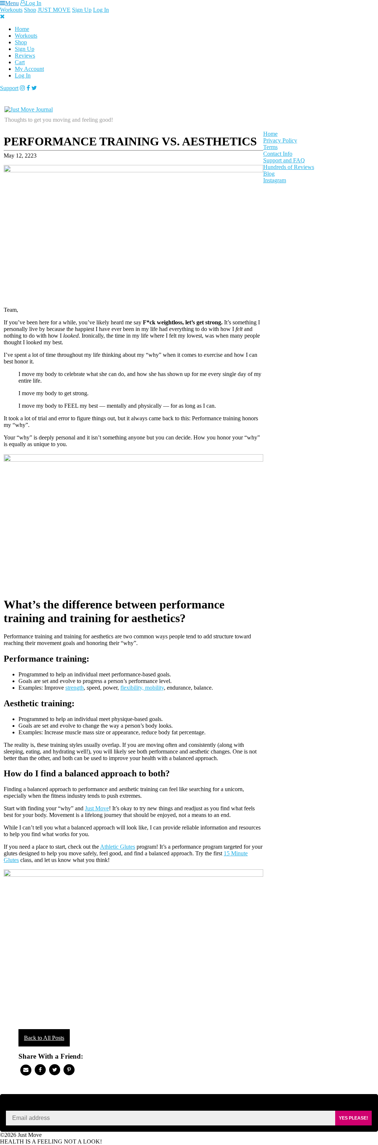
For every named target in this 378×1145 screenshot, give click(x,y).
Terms (270, 147)
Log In (33, 3)
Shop (30, 10)
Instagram (274, 180)
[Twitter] (34, 88)
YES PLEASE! (353, 1118)
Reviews (25, 55)
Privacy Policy (280, 140)
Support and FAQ (284, 160)
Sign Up (82, 10)
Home (22, 29)
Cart (20, 62)
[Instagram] (22, 88)
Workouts (11, 10)
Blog (269, 173)
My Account (29, 69)
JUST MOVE (54, 10)
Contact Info (277, 154)
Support (9, 88)
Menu (12, 3)
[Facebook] (28, 88)
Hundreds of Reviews (288, 167)
